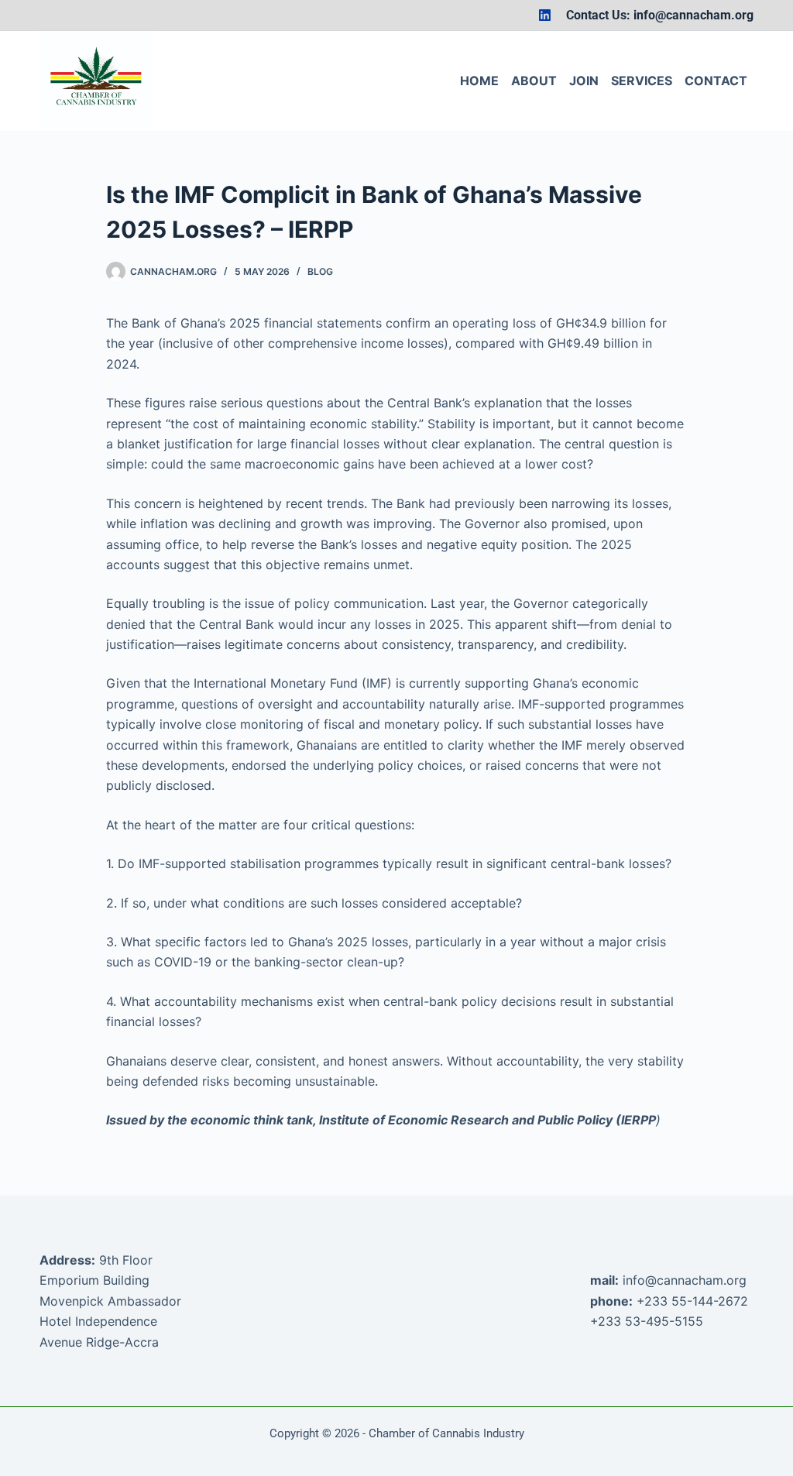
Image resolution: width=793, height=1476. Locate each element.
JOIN (584, 80)
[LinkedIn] (545, 15)
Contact (716, 80)
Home (479, 80)
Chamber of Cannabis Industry (446, 1433)
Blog (320, 271)
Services (641, 80)
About (534, 80)
